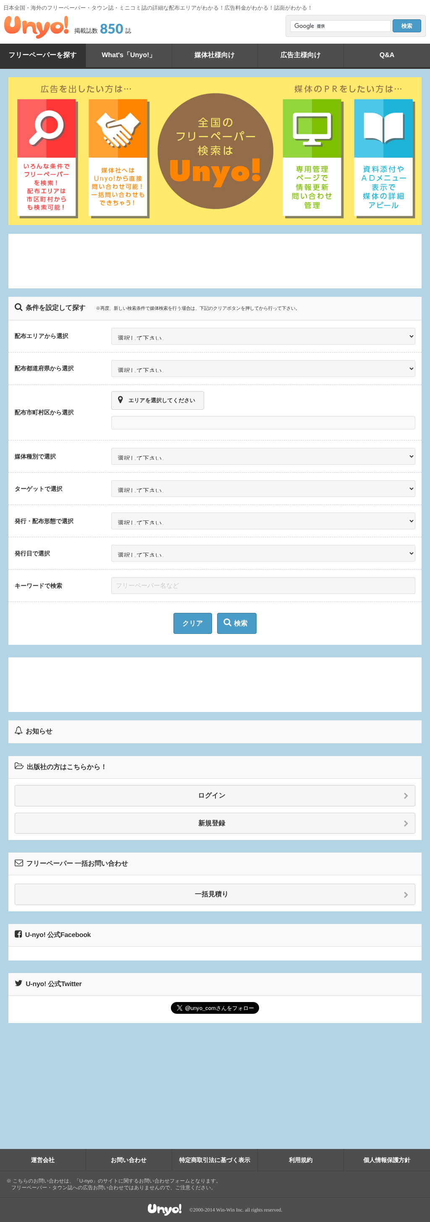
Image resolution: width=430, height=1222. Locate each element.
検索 (241, 623)
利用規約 (300, 1160)
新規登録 (212, 823)
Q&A (387, 55)
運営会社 (43, 1160)
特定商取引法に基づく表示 (214, 1160)
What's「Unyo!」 (129, 55)
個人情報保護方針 (387, 1160)
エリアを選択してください (161, 400)
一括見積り (211, 894)
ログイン (212, 795)
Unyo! (36, 27)
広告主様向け (301, 55)
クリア (192, 623)
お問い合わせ (129, 1160)
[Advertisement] (215, 261)
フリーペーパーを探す (43, 55)
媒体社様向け (214, 55)
